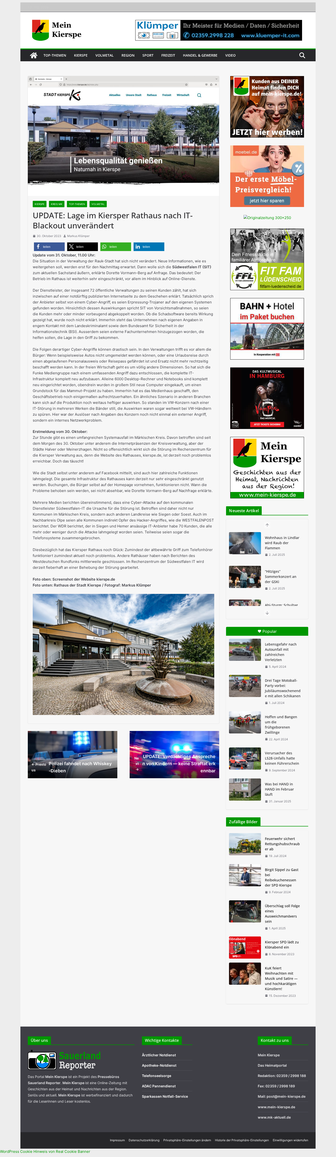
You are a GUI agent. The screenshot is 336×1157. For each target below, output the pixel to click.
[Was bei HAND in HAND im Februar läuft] (245, 789)
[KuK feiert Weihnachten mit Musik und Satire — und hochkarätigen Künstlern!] (245, 982)
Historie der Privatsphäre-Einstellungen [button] (242, 1140)
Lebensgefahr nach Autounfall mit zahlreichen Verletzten (281, 652)
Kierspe (81, 55)
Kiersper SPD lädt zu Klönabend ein (282, 945)
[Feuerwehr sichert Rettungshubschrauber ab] (245, 847)
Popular (269, 631)
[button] (49, 246)
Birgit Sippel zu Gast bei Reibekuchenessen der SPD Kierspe (281, 877)
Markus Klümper (78, 236)
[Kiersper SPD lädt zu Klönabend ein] (245, 947)
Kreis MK (56, 204)
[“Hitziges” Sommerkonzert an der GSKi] (245, 577)
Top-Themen (55, 55)
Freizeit (168, 55)
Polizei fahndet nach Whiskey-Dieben (71, 767)
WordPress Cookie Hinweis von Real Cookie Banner (45, 1151)
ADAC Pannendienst (159, 1086)
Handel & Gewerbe (200, 55)
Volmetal (104, 55)
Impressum (117, 1140)
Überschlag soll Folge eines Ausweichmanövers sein (282, 913)
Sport (147, 55)
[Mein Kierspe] (34, 55)
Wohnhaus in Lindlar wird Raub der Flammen (282, 542)
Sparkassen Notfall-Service (165, 1096)
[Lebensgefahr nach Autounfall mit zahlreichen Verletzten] (245, 650)
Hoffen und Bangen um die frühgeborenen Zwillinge (281, 724)
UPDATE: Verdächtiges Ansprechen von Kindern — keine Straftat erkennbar (174, 763)
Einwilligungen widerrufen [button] (290, 1140)
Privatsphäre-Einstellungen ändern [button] (187, 1140)
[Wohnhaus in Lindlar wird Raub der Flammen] (245, 543)
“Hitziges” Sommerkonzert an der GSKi (280, 576)
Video (230, 55)
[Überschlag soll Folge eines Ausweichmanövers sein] (245, 917)
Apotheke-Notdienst (159, 1065)
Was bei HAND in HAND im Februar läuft (279, 789)
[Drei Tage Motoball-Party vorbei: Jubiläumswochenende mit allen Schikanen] (245, 686)
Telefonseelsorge (156, 1076)
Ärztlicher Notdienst (159, 1055)
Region (128, 55)
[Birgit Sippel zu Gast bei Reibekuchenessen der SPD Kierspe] (245, 880)
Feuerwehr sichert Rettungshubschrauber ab (282, 843)
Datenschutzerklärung (144, 1140)
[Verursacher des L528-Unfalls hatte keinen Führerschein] (245, 758)
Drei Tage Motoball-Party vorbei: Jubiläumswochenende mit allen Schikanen (283, 688)
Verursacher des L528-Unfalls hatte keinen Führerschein (282, 758)
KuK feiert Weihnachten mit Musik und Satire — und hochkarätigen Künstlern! (281, 978)
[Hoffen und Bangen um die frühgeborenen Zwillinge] (245, 722)
